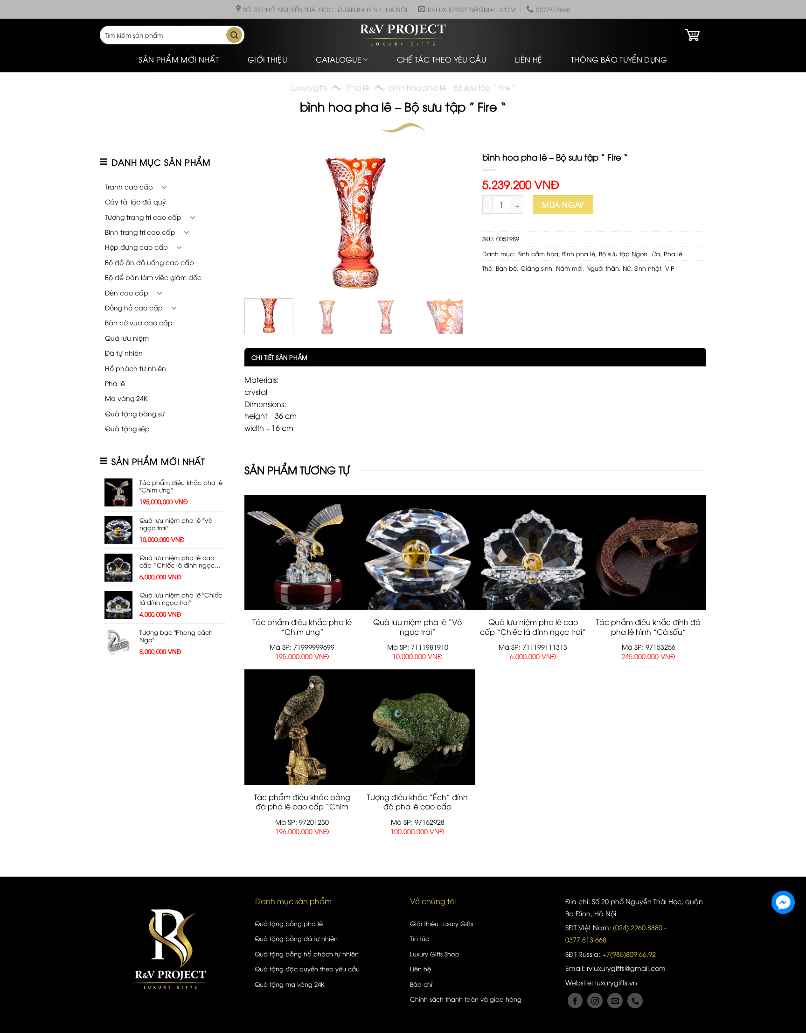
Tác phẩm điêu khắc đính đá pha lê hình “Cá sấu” (648, 627)
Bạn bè (506, 268)
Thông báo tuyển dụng (619, 59)
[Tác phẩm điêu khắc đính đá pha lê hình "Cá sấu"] (649, 552)
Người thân (602, 268)
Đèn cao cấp (126, 292)
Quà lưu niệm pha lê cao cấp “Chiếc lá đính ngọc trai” (533, 627)
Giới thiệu (267, 59)
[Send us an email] (615, 1000)
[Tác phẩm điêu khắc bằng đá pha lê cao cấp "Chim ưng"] (302, 727)
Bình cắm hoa (537, 253)
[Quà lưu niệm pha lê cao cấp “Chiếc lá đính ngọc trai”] (533, 552)
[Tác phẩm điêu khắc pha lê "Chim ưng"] (302, 552)
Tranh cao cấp (129, 186)
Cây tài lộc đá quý (135, 201)
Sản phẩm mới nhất (178, 59)
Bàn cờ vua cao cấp (139, 322)
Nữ (627, 268)
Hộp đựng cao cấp (136, 246)
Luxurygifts (308, 87)
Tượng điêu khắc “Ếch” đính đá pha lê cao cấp (417, 802)
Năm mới (569, 268)
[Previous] (260, 221)
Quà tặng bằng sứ (135, 413)
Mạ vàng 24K (126, 398)
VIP (669, 268)
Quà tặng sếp (127, 428)
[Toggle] (164, 186)
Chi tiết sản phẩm (279, 357)
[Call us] (635, 1000)
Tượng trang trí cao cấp (143, 216)
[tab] (275, 357)
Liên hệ (528, 59)
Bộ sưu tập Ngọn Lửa (629, 253)
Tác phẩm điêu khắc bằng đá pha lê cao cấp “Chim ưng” (302, 806)
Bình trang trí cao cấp (140, 231)
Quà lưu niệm (127, 337)
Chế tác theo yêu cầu (441, 59)
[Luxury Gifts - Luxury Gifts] (403, 35)
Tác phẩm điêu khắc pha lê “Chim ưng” (302, 627)
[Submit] (234, 35)
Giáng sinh (536, 268)
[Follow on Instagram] (595, 1000)
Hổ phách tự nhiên (135, 368)
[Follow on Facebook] (575, 1000)
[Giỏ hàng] (692, 35)
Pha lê (358, 87)
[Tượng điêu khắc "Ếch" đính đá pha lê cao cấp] (418, 727)
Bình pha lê (578, 253)
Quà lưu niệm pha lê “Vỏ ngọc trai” (417, 627)
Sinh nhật (647, 268)
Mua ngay (563, 204)
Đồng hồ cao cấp (134, 307)
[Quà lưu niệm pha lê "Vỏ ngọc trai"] (418, 552)
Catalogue (338, 59)
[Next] (452, 221)
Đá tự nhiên (124, 352)
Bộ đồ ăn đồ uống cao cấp (149, 262)
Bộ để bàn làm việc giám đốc (153, 277)
